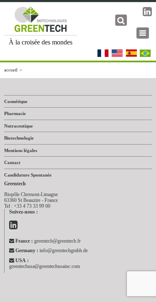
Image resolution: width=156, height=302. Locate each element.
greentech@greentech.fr (48, 240)
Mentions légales (20, 150)
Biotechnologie (19, 137)
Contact (12, 162)
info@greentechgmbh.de (51, 250)
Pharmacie (15, 113)
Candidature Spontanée (28, 174)
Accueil (10, 69)
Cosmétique (15, 101)
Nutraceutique (18, 125)
